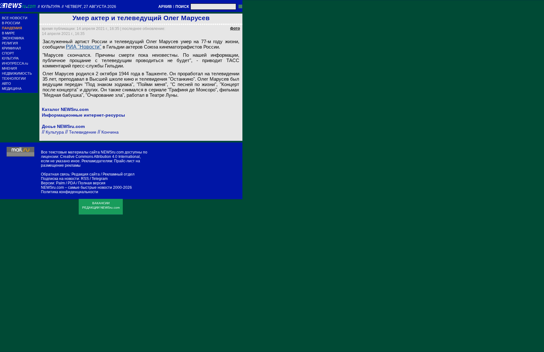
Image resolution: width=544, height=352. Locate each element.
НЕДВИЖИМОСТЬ (17, 73)
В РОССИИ (11, 23)
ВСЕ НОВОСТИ (14, 18)
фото (235, 28)
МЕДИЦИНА (11, 88)
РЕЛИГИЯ (10, 43)
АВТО (6, 83)
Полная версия (91, 183)
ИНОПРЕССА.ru (15, 63)
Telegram (100, 178)
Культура (50, 6)
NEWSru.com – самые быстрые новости (76, 187)
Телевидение (82, 132)
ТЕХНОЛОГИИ (14, 78)
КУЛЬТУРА (10, 58)
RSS (85, 178)
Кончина (110, 132)
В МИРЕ (8, 33)
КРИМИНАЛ (11, 48)
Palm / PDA (65, 183)
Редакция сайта (85, 174)
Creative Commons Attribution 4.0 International (100, 156)
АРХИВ (165, 6)
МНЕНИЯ (9, 68)
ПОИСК (182, 6)
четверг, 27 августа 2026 (90, 6)
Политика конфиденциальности (69, 192)
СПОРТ (8, 53)
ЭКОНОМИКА (13, 38)
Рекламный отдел (118, 174)
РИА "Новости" (83, 46)
